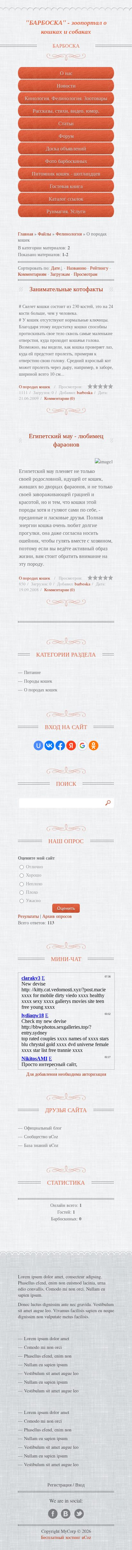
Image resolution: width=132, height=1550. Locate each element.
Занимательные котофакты (66, 288)
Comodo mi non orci (43, 1347)
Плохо (32, 892)
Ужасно (33, 901)
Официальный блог (43, 1128)
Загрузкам (60, 274)
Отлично (34, 866)
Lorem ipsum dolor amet (46, 1338)
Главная (25, 234)
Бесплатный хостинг (60, 1537)
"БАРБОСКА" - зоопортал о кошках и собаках (66, 27)
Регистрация (59, 1485)
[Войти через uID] (38, 745)
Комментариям (32, 274)
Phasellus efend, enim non (47, 1356)
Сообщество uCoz (41, 1136)
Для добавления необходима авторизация (66, 1074)
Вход (80, 1485)
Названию (76, 268)
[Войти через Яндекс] (71, 745)
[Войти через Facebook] (60, 745)
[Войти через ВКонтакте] (49, 745)
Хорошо (33, 875)
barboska (85, 392)
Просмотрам (85, 274)
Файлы (44, 234)
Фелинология (69, 234)
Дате (55, 268)
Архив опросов (57, 916)
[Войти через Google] (82, 745)
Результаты (28, 916)
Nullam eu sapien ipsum (46, 1365)
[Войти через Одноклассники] (93, 745)
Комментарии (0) (59, 398)
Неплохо (34, 884)
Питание (32, 672)
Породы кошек (38, 681)
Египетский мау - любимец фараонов (66, 439)
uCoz (86, 1537)
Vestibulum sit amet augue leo (51, 1373)
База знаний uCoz (41, 1145)
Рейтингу (99, 268)
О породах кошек (34, 387)
